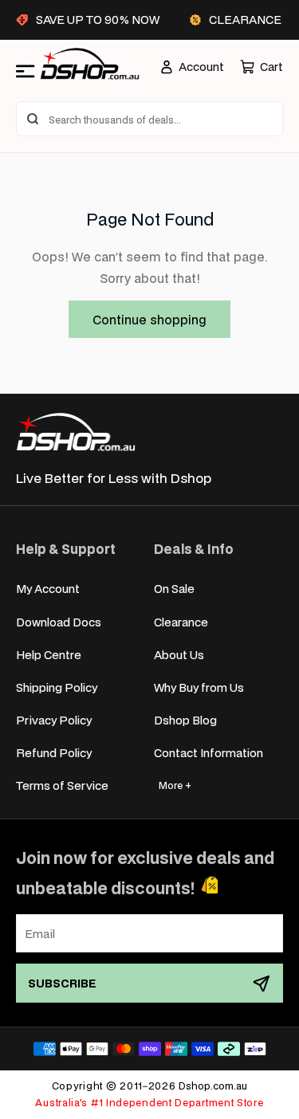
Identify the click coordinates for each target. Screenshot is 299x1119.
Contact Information (208, 752)
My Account (48, 588)
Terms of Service (62, 785)
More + (175, 785)
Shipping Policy (56, 687)
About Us (179, 654)
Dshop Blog (185, 720)
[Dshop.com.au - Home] (76, 431)
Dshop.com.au (213, 1086)
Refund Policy (54, 752)
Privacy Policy (54, 720)
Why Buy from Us (199, 687)
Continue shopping (149, 319)
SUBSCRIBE (62, 983)
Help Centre (48, 654)
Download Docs (58, 622)
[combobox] (149, 118)
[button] (261, 67)
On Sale (174, 588)
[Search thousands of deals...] (33, 118)
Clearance (181, 622)
